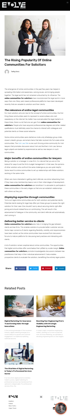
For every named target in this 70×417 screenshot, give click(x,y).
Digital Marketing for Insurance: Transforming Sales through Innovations (18, 323)
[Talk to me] (61, 408)
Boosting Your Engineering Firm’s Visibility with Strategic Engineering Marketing (50, 323)
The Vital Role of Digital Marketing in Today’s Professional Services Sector (19, 371)
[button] (67, 2)
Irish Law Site (23, 143)
